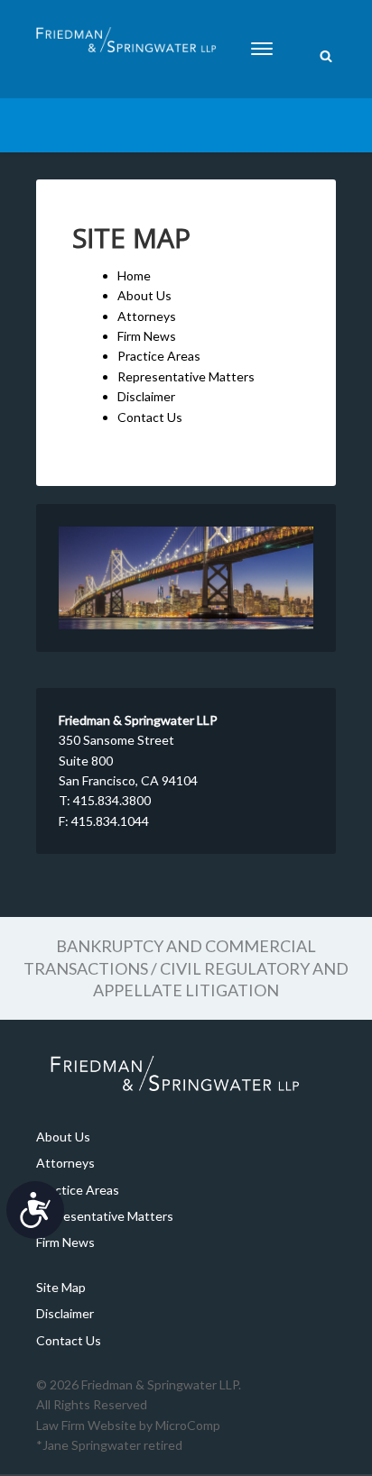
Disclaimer (146, 396)
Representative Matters (186, 376)
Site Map (61, 1287)
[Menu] (262, 48)
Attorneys (146, 316)
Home (134, 275)
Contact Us (149, 417)
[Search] (326, 57)
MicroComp (187, 1425)
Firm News (146, 336)
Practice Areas (158, 355)
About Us (144, 295)
